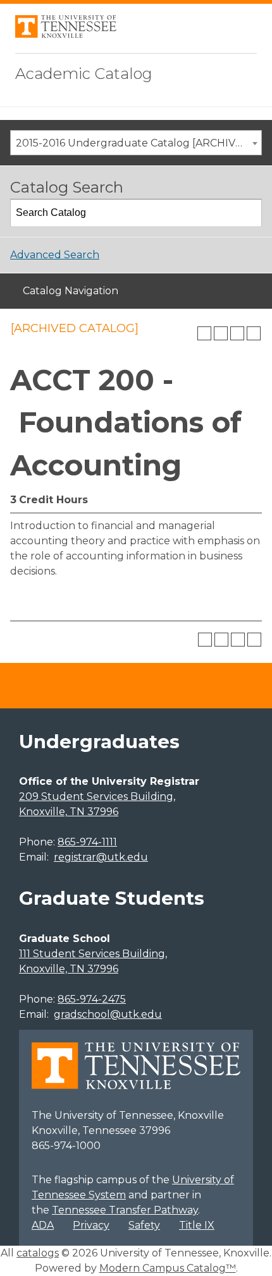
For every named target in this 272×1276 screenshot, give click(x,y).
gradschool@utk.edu (108, 1014)
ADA (43, 1225)
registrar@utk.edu (101, 857)
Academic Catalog (83, 73)
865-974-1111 (87, 842)
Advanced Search (54, 255)
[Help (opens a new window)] (254, 333)
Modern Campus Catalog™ (167, 1268)
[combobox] (136, 142)
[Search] (248, 213)
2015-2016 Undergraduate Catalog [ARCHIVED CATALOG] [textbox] (138, 143)
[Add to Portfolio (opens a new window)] (204, 333)
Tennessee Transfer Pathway (125, 1210)
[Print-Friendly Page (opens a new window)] (237, 333)
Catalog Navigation (70, 291)
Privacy (91, 1225)
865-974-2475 (92, 999)
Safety (144, 1225)
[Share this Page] (221, 333)
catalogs (37, 1253)
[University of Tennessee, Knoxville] (65, 34)
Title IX (196, 1225)
